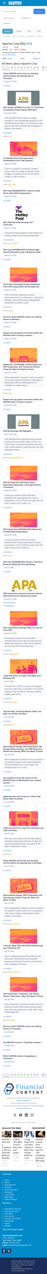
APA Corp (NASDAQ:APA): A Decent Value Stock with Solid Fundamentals (21, 192)
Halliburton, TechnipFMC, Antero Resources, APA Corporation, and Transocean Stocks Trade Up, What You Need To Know (22, 367)
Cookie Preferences (16, 1267)
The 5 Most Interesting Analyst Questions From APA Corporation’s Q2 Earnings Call (21, 285)
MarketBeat (9, 133)
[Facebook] (20, 1115)
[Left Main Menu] (4, 3)
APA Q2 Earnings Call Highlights (18, 431)
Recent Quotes (8, 18)
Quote (9, 58)
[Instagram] (32, 1115)
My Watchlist (25, 18)
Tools (39, 31)
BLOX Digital (21, 1270)
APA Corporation (11, 602)
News (13, 36)
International (30, 36)
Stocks (19, 31)
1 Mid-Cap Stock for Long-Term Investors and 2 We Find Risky (23, 829)
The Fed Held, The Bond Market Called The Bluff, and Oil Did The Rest (22, 712)
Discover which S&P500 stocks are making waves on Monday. (22, 318)
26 (43, 67)
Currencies (20, 36)
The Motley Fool (10, 240)
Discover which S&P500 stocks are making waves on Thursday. (22, 1027)
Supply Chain (16, 972)
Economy (16, 457)
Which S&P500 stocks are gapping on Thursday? (20, 1057)
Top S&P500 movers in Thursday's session (23, 1042)
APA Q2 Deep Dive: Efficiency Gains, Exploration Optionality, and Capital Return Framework (22, 484)
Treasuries (39, 36)
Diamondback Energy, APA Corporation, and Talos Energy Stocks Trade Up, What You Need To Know (22, 897)
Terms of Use (30, 1263)
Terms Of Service (25, 1108)
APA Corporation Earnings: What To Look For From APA (22, 629)
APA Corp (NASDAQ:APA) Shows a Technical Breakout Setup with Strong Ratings (22, 563)
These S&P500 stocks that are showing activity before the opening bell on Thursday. (20, 75)
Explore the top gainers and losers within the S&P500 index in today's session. (23, 334)
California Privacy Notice (26, 1265)
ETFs (29, 31)
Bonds (10, 243)
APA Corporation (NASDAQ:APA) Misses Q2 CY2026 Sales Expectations (22, 530)
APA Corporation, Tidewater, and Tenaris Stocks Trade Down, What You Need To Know (23, 995)
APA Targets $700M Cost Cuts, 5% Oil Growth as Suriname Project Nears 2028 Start (23, 108)
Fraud (14, 184)
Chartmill (8, 85)
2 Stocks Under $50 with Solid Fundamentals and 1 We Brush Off (23, 946)
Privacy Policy (39, 1106)
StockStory (8, 181)
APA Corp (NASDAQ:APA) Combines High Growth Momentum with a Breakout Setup (22, 251)
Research (36, 58)
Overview (7, 36)
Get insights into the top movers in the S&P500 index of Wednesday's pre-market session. (22, 780)
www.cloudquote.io (23, 1100)
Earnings (15, 243)
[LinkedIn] (26, 1115)
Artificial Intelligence (13, 654)
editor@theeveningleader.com (19, 1245)
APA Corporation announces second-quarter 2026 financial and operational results (22, 594)
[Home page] (15, 3)
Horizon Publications (26, 1261)
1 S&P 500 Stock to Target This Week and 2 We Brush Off (22, 677)
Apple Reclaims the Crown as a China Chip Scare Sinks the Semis (21, 797)
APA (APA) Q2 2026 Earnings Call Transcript (18, 223)
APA (28, 43)
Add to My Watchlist (9, 55)
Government (16, 924)
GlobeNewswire (10, 606)
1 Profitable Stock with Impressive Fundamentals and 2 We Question (18, 159)
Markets (7, 31)
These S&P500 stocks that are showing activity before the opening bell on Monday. (23, 861)
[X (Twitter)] (15, 1115)
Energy (10, 136)
